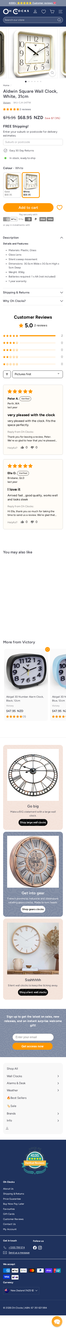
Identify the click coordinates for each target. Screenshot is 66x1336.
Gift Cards (8, 1214)
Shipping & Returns (13, 1193)
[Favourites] (44, 12)
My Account (9, 1229)
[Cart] (52, 11)
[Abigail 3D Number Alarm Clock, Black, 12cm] (26, 685)
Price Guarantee (12, 1198)
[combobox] (33, 20)
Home (6, 85)
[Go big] (33, 775)
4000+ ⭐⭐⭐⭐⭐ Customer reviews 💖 (32, 3)
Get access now (32, 1046)
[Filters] (7, 374)
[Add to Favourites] (59, 207)
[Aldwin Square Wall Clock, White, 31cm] (26, 595)
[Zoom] (52, 72)
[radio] (12, 185)
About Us (8, 1188)
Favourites (9, 1209)
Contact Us (9, 1224)
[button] (11, 109)
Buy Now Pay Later (13, 1203)
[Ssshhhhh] (33, 948)
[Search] (59, 20)
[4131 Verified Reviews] (35, 1175)
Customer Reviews (13, 1219)
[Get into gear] (33, 862)
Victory (28, 642)
